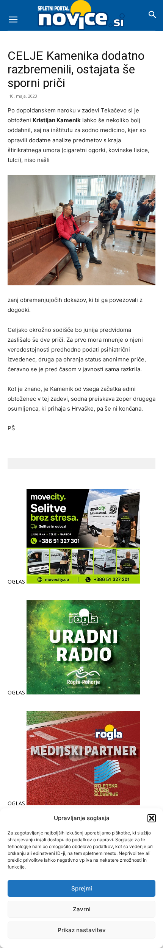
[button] (151, 818)
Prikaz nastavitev (82, 930)
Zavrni (82, 909)
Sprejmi (81, 888)
